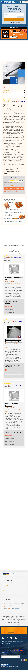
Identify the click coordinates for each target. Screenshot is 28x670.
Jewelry (21, 321)
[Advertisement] (14, 51)
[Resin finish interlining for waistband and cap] (14, 331)
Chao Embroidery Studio (11, 302)
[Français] (21, 660)
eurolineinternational (11, 178)
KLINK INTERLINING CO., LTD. (12, 366)
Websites (21, 624)
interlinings (10, 370)
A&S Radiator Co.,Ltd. (13, 432)
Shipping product (7, 585)
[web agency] (4, 666)
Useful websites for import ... (10, 589)
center (9, 253)
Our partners (8, 641)
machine (9, 606)
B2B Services (21, 101)
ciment (5, 603)
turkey (18, 253)
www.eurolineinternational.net (12, 185)
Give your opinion (7, 90)
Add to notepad (7, 95)
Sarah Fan (9, 435)
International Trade (7, 583)
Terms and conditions (18, 641)
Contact (4, 647)
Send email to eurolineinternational (14, 188)
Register (13, 647)
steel (13, 608)
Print (4, 97)
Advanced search (14, 22)
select (5, 608)
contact (14, 253)
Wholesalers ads (8, 624)
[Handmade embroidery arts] (14, 269)
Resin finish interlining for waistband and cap (13, 341)
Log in (8, 647)
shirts (9, 608)
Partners (16, 624)
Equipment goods (18, 385)
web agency (24, 664)
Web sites (5, 591)
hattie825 (9, 306)
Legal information (6, 643)
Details (12, 100)
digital (22, 603)
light (5, 606)
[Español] (26, 660)
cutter (10, 603)
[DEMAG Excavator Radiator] (14, 395)
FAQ (16, 218)
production (21, 606)
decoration (16, 603)
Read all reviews (7, 92)
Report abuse (6, 101)
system (17, 608)
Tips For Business (7, 587)
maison (15, 606)
